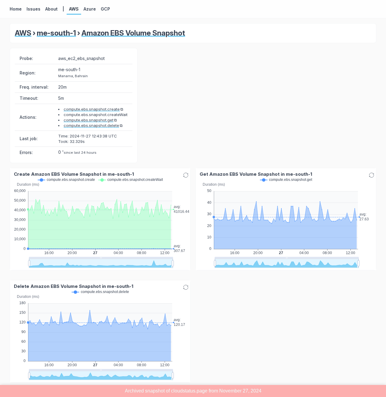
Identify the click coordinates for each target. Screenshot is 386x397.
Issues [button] (33, 8)
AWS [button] (74, 8)
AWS (23, 33)
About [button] (51, 8)
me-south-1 (56, 33)
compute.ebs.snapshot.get (88, 120)
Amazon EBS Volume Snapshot (133, 33)
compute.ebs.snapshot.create (92, 109)
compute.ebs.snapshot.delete (91, 125)
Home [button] (16, 8)
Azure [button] (90, 8)
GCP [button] (105, 8)
